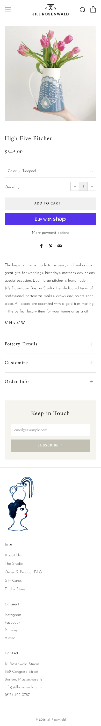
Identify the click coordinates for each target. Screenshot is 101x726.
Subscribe (48, 445)
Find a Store (15, 589)
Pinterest (12, 630)
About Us (13, 555)
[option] (50, 73)
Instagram (13, 615)
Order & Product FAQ (23, 572)
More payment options (50, 233)
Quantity (12, 187)
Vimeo (10, 638)
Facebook (12, 623)
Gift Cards (13, 581)
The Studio (14, 564)
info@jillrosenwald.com (23, 687)
